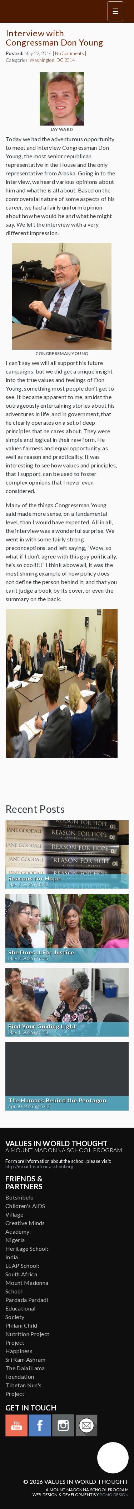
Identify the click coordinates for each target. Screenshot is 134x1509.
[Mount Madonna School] (113, 1457)
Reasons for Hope (34, 878)
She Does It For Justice (41, 952)
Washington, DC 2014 (52, 60)
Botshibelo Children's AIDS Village (25, 1206)
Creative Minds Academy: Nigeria (25, 1231)
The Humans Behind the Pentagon (57, 1100)
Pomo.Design (114, 1494)
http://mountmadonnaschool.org (39, 1166)
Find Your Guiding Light (42, 1026)
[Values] (52, 11)
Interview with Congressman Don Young (54, 37)
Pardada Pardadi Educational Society (26, 1308)
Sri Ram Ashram (25, 1359)
